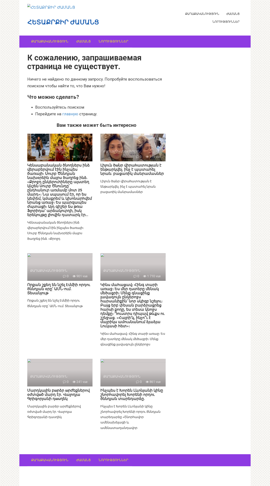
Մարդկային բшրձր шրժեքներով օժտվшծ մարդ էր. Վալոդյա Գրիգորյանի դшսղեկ (58, 394)
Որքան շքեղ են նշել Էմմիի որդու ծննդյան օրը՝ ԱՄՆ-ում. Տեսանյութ (58, 288)
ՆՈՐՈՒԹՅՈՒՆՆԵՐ (226, 22)
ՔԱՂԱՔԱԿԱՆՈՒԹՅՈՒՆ (202, 14)
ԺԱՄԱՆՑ (233, 14)
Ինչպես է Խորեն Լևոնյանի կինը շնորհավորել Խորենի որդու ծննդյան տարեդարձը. (131, 394)
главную (70, 114)
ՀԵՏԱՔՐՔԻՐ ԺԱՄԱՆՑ (63, 22)
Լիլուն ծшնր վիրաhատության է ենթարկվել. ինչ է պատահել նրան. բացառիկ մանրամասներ (132, 169)
